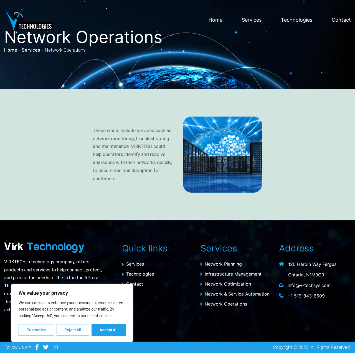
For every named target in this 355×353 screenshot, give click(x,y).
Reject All (72, 330)
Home (215, 20)
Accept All (109, 330)
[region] (72, 313)
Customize (36, 330)
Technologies (296, 20)
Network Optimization (228, 284)
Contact (341, 20)
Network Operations (226, 304)
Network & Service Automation (237, 294)
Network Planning (223, 264)
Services (252, 20)
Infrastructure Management (233, 274)
